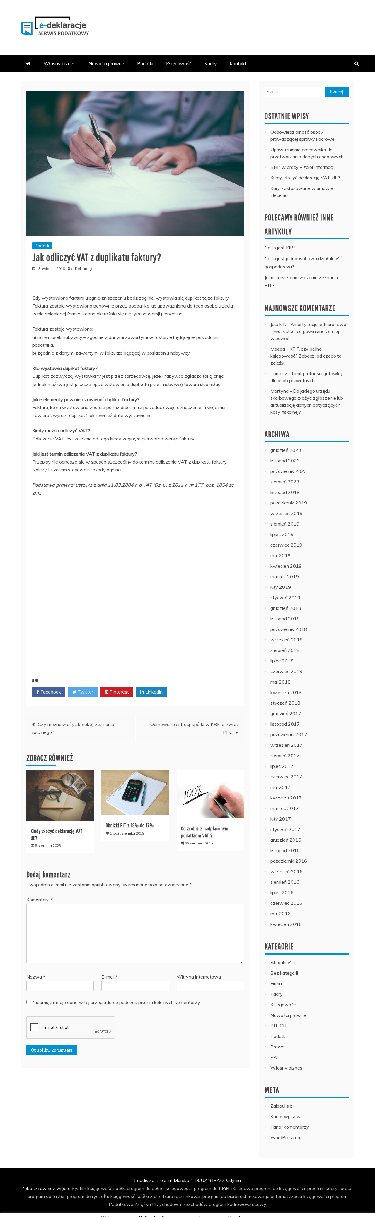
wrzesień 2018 (286, 640)
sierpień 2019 (284, 524)
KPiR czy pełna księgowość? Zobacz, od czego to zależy (306, 356)
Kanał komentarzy (289, 1127)
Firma (276, 983)
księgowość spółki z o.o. (135, 1196)
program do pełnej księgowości (159, 1188)
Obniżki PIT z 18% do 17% (130, 825)
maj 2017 (280, 787)
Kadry (210, 63)
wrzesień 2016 (286, 871)
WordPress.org (286, 1137)
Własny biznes (60, 63)
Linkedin (153, 692)
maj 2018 (280, 682)
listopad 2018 (285, 619)
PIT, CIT (278, 1026)
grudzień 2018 (285, 608)
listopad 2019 (285, 492)
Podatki (145, 63)
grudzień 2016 (285, 840)
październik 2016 (288, 861)
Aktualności (282, 962)
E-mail (109, 977)
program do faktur (46, 1196)
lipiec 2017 (282, 766)
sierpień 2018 (284, 650)
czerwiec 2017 (286, 777)
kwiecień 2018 (286, 692)
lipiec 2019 (282, 534)
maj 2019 (280, 555)
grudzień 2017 (285, 713)
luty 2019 (280, 587)
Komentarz (39, 899)
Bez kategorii (284, 973)
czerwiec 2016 (286, 903)
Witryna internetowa (199, 977)
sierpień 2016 (284, 882)
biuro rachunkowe (181, 1196)
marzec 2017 (284, 808)
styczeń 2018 (285, 703)
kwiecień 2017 (286, 798)
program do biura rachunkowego (236, 1196)
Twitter (84, 692)
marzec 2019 (284, 576)
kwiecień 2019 (286, 566)
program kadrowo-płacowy (237, 1204)
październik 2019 (288, 503)
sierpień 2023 (284, 482)
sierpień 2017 (284, 755)
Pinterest (118, 692)
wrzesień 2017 (286, 745)
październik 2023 (288, 471)
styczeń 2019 (285, 597)
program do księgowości (279, 1188)
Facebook (50, 692)
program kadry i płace (329, 1188)
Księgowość (179, 63)
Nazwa (35, 977)
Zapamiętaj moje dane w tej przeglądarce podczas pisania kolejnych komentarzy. (116, 1002)
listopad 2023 (285, 461)
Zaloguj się (281, 1106)
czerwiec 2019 (286, 545)
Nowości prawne (106, 63)
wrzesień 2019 (286, 513)
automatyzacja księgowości (300, 1196)
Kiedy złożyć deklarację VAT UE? (305, 178)
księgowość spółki (106, 1188)
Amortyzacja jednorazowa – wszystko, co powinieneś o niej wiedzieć (308, 331)
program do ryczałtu (88, 1196)
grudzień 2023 (285, 450)
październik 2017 (288, 734)
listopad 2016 (285, 850)
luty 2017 (280, 819)
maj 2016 (280, 913)
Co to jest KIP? (280, 247)
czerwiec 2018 (286, 671)
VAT (275, 1057)
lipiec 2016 (282, 892)
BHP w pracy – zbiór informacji (302, 167)
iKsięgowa (242, 1188)
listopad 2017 (285, 724)
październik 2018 (288, 629)
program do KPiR (211, 1188)
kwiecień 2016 (286, 924)
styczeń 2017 (285, 829)
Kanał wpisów (285, 1116)
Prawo (277, 1047)
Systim (79, 1188)
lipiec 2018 (282, 661)
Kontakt (238, 63)
